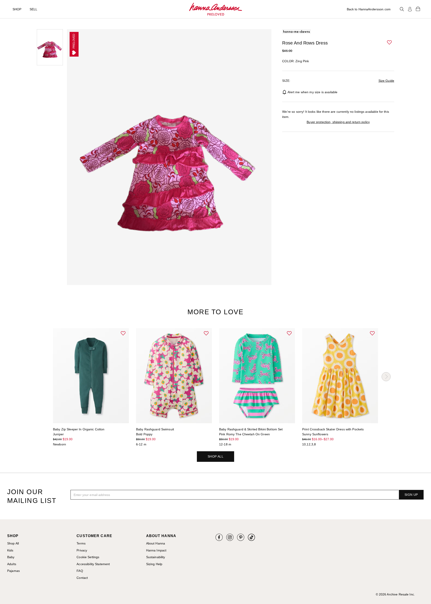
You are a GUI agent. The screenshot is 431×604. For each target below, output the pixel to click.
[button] (389, 42)
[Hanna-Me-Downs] (215, 9)
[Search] (402, 9)
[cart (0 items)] (418, 8)
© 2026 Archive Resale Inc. (395, 594)
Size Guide (386, 80)
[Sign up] (410, 9)
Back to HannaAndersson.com (369, 9)
